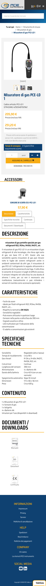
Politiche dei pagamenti (23, 541)
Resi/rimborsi (23, 536)
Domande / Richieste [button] (23, 166)
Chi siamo (23, 551)
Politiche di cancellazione (23, 521)
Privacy (23, 512)
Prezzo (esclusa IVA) (13, 117)
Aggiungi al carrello (22, 160)
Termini (23, 517)
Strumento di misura (31, 27)
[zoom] (23, 81)
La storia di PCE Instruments (23, 556)
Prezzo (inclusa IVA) (13, 128)
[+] (37, 155)
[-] (32, 155)
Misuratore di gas (24, 29)
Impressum (23, 508)
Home (18, 27)
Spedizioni (23, 532)
